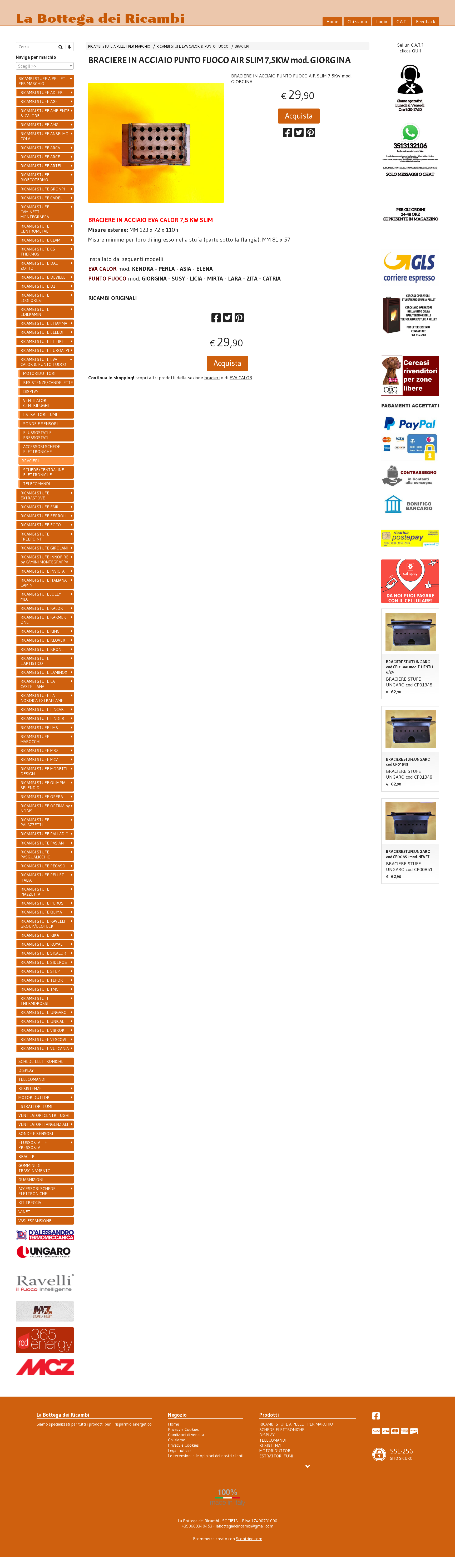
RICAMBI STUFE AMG (39, 124)
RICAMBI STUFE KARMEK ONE (43, 620)
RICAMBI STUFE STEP (40, 971)
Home (332, 21)
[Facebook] (376, 1417)
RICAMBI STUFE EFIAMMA (44, 323)
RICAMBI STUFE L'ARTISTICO (35, 661)
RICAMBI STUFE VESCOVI (43, 1039)
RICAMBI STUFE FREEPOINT (35, 536)
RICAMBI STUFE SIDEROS (44, 962)
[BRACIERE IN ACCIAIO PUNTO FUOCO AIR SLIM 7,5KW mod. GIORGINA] (156, 151)
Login (381, 21)
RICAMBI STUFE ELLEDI (42, 332)
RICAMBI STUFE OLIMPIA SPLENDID (43, 785)
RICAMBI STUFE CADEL (41, 197)
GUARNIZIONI (30, 1179)
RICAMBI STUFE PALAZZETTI (35, 822)
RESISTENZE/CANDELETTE (48, 382)
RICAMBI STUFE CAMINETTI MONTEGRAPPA (35, 211)
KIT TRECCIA (29, 1202)
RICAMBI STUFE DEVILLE (43, 277)
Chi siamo (357, 21)
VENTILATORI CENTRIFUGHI (36, 403)
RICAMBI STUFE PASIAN (42, 843)
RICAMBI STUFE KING (40, 631)
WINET (24, 1211)
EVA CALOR (241, 378)
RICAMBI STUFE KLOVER (43, 640)
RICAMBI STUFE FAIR (39, 506)
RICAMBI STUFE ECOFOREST (35, 297)
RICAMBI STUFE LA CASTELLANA (38, 684)
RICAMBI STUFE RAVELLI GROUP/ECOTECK (43, 924)
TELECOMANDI (36, 483)
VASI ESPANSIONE (34, 1220)
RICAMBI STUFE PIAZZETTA (35, 891)
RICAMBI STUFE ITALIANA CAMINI (44, 582)
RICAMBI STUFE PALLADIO (44, 833)
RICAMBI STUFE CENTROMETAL (35, 228)
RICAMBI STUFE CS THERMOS (38, 251)
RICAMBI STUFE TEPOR (42, 980)
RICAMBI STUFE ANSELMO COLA (44, 136)
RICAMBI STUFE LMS (39, 727)
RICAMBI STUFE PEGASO (43, 865)
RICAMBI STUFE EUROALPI (45, 350)
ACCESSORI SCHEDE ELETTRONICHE (41, 449)
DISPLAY (30, 391)
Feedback (425, 21)
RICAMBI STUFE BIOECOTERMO (35, 177)
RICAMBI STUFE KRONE (42, 649)
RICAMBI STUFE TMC (39, 989)
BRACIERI (242, 46)
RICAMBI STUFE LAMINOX (44, 672)
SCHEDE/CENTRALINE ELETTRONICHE (43, 472)
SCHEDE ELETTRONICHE (40, 1061)
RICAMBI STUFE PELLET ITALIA (42, 877)
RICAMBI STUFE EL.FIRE (42, 341)
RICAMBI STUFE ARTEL (41, 165)
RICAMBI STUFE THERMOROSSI (35, 1001)
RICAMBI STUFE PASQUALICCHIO (36, 854)
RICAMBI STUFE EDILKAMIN (35, 312)
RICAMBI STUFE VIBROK (43, 1030)
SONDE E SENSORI (40, 423)
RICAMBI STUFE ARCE (40, 156)
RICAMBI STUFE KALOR (42, 608)
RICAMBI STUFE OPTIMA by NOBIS (45, 808)
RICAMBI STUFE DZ (38, 286)
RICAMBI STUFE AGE (39, 101)
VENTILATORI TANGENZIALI (43, 1124)
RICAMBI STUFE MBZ (39, 750)
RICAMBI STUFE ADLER (42, 92)
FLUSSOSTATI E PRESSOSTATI (37, 435)
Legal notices (179, 1450)
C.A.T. (402, 21)
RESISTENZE (30, 1088)
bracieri (212, 378)
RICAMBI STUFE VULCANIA (45, 1048)
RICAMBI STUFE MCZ (39, 759)
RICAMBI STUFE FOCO (41, 524)
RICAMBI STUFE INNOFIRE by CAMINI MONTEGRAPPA (44, 559)
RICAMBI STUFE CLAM (40, 240)
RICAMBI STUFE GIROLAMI (44, 548)
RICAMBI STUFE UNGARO (44, 1012)
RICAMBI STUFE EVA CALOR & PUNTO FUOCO (193, 46)
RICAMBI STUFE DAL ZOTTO (39, 266)
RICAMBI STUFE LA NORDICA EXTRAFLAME (42, 698)
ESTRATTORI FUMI (40, 414)
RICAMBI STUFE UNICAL (42, 1021)
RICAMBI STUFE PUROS (42, 903)
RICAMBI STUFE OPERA (42, 796)
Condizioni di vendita (186, 1434)
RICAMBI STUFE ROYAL (41, 944)
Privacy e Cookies (183, 1429)
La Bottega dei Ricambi (100, 19)
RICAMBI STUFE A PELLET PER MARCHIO (119, 46)
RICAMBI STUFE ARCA (40, 147)
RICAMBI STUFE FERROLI (43, 515)
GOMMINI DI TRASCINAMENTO (34, 1168)
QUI (416, 51)
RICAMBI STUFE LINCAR (42, 709)
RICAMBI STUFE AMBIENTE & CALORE (45, 113)
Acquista (299, 116)
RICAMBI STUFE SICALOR (43, 953)
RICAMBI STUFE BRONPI (43, 188)
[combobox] (45, 66)
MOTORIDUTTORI (39, 373)
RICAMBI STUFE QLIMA (41, 912)
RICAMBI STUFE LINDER (42, 718)
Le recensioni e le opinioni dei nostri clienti (205, 1455)
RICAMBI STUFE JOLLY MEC (41, 596)
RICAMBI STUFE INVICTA (43, 571)
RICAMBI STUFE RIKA (40, 935)
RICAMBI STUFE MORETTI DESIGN (44, 771)
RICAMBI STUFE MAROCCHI (35, 739)
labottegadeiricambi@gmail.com (244, 1526)
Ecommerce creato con (227, 1538)
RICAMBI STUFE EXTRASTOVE (35, 495)
